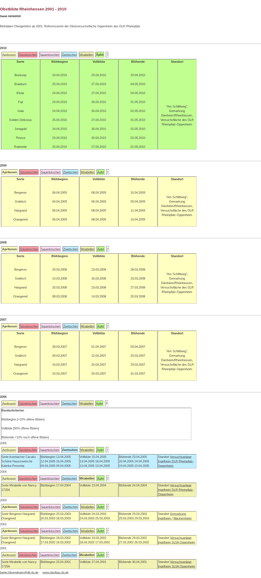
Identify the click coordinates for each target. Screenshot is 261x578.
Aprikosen (9, 54)
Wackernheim (182, 518)
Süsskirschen (28, 54)
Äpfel (100, 172)
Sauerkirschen (49, 54)
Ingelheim (165, 461)
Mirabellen (86, 54)
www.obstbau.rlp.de (55, 572)
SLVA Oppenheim (183, 542)
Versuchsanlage (180, 456)
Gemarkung (178, 513)
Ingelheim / (165, 518)
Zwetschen (69, 54)
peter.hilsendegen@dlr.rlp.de (19, 572)
